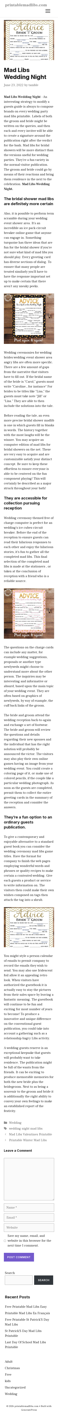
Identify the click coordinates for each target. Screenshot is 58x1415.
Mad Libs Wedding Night (22, 97)
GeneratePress (29, 1409)
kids (8, 1381)
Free (8, 1375)
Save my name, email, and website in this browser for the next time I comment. (29, 1241)
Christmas (12, 1368)
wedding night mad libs (26, 1129)
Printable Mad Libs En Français (27, 1313)
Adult (9, 1362)
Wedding (15, 1123)
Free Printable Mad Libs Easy (26, 1307)
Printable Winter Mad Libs (28, 1140)
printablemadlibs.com (26, 5)
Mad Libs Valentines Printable (30, 1134)
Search (10, 1273)
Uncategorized (15, 1387)
